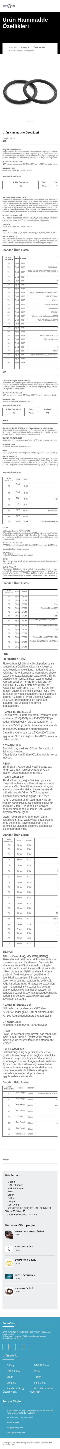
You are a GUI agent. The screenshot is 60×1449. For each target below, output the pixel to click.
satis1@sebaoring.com (16, 1433)
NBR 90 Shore (15, 1188)
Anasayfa (25, 47)
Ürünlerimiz (39, 47)
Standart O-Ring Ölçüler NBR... (13, 1390)
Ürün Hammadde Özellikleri (22, 1214)
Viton (10, 1191)
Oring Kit (12, 1201)
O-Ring (11, 1181)
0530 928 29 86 (13, 1423)
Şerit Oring (13, 1204)
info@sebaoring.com (15, 1428)
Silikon (10, 1194)
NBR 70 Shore (15, 1185)
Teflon (10, 1198)
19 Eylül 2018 (8, 138)
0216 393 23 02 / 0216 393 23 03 (20, 1418)
